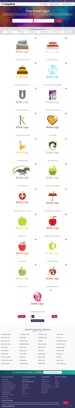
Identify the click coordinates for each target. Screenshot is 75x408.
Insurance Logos (42, 344)
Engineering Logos (24, 344)
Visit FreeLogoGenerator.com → (53, 372)
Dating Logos (23, 337)
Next (54, 316)
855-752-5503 (60, 1)
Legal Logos (41, 350)
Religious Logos (60, 347)
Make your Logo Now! (37, 320)
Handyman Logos (42, 334)
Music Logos (60, 334)
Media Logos (41, 360)
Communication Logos (6, 360)
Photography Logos (61, 340)
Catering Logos (5, 350)
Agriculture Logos (5, 337)
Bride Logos (9, 31)
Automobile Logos (5, 344)
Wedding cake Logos (32, 31)
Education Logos (24, 340)
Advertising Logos (5, 334)
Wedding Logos (21, 31)
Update (59, 20)
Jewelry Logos (41, 347)
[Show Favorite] (65, 1)
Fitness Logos (23, 353)
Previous (21, 316)
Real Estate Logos (61, 344)
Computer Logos (5, 363)
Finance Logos (23, 350)
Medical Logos (41, 363)
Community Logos (5, 357)
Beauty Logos (4, 347)
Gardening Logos (24, 363)
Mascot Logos (41, 357)
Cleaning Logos (5, 353)
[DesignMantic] (8, 4)
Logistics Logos (42, 353)
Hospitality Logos (42, 337)
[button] (73, 32)
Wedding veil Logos (56, 31)
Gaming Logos (23, 360)
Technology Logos (61, 363)
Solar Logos (59, 353)
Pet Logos (59, 337)
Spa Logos (59, 357)
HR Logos (40, 340)
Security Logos (60, 350)
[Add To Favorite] (35, 37)
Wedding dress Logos (44, 31)
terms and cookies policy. (8, 406)
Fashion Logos (23, 347)
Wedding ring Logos (68, 31)
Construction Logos (24, 334)
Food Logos (22, 357)
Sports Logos (60, 360)
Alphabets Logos (5, 340)
